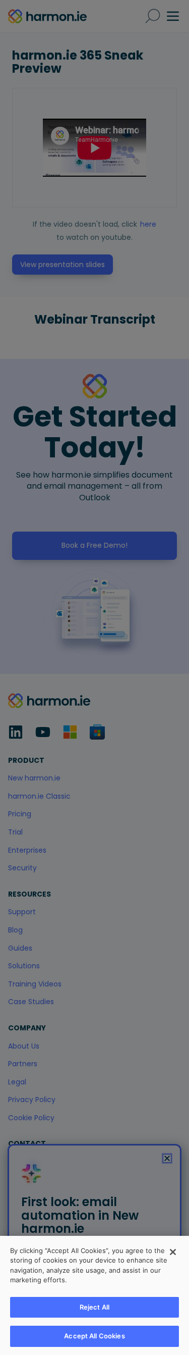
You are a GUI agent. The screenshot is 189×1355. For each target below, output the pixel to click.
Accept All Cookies (94, 1336)
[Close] (173, 1252)
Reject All (94, 1307)
